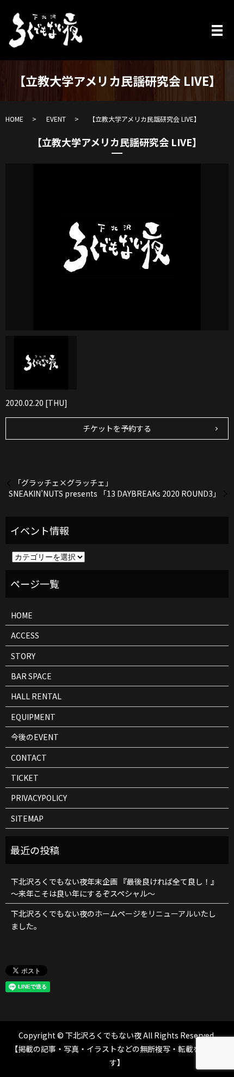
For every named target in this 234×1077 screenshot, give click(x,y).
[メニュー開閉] (217, 30)
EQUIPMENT (33, 716)
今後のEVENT (35, 736)
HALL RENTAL (36, 696)
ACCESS (25, 635)
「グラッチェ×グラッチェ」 (63, 483)
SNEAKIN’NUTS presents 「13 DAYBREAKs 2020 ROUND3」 (114, 494)
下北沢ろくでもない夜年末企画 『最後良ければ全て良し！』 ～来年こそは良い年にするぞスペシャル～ (114, 887)
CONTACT (29, 757)
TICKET (25, 777)
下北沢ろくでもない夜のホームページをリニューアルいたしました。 (113, 919)
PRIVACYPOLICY (39, 797)
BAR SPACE (31, 676)
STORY (23, 655)
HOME (14, 118)
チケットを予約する (117, 428)
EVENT (56, 118)
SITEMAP (27, 818)
